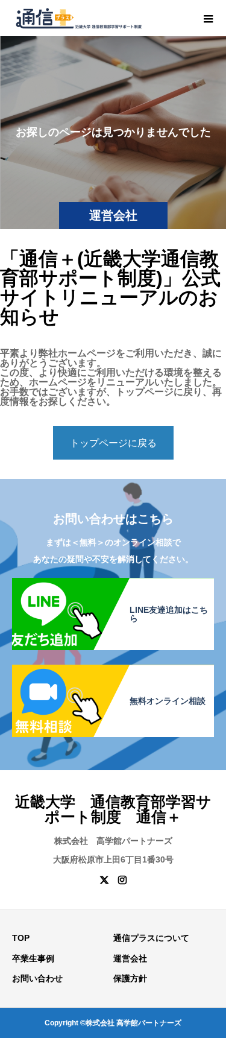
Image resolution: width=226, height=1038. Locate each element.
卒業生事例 (33, 958)
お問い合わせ (37, 978)
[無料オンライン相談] (113, 671)
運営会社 (130, 958)
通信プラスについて (151, 938)
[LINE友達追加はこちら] (113, 584)
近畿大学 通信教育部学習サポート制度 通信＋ (113, 809)
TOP (21, 938)
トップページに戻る (113, 443)
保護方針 (130, 978)
